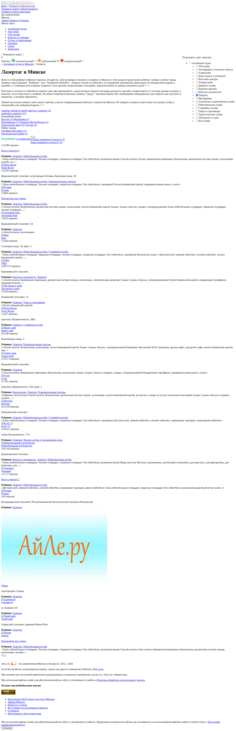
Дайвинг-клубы (207, 85)
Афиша (5, 20)
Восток (7, 119)
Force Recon (7, 311)
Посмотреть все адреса (13, 198)
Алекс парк (7, 356)
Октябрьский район (13, 130)
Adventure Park (9, 215)
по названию (23, 138)
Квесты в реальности (210, 92)
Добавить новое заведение (15, 11)
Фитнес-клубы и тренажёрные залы (42, 440)
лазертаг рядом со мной (14, 110)
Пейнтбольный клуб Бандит (16, 445)
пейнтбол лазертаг (13, 113)
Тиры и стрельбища (209, 111)
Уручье (31, 125)
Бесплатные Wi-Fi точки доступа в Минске (31, 699)
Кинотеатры (19, 392)
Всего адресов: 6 (10, 150)
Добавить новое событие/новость (19, 9)
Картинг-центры (207, 88)
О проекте (13, 710)
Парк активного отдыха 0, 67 (46, 142)
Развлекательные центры (62, 181)
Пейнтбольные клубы (210, 104)
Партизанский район (14, 133)
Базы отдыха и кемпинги (212, 76)
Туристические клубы (210, 114)
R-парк (5, 190)
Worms (5, 635)
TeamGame (7, 619)
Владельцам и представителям (24, 713)
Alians (4, 585)
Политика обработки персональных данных (120, 680)
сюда (100, 669)
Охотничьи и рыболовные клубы (216, 101)
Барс (3, 238)
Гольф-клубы (205, 82)
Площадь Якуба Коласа (33, 122)
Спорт (11, 46)
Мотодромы (205, 98)
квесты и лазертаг (39, 110)
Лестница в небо (10, 288)
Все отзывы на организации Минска (28, 707)
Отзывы (24, 20)
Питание (12, 43)
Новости (14, 20)
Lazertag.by (7, 602)
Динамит (6, 471)
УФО (4, 263)
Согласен (7, 728)
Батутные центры (208, 79)
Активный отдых (17, 28)
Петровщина (10, 122)
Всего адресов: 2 (10, 479)
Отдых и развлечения (19, 40)
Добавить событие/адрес (22, 6)
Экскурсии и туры (208, 117)
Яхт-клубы (204, 120)
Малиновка (21, 119)
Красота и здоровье (18, 37)
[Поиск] (33, 3)
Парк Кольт (7, 167)
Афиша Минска (16, 702)
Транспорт (13, 49)
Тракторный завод (13, 125)
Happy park (7, 330)
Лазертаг (203, 95)
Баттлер (5, 403)
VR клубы (204, 66)
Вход (4, 6)
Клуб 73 (5, 426)
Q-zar (4, 378)
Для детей (13, 31)
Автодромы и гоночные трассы (215, 69)
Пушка (5, 493)
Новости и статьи (17, 705)
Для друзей (14, 34)
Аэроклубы (204, 72)
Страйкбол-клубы (208, 108)
